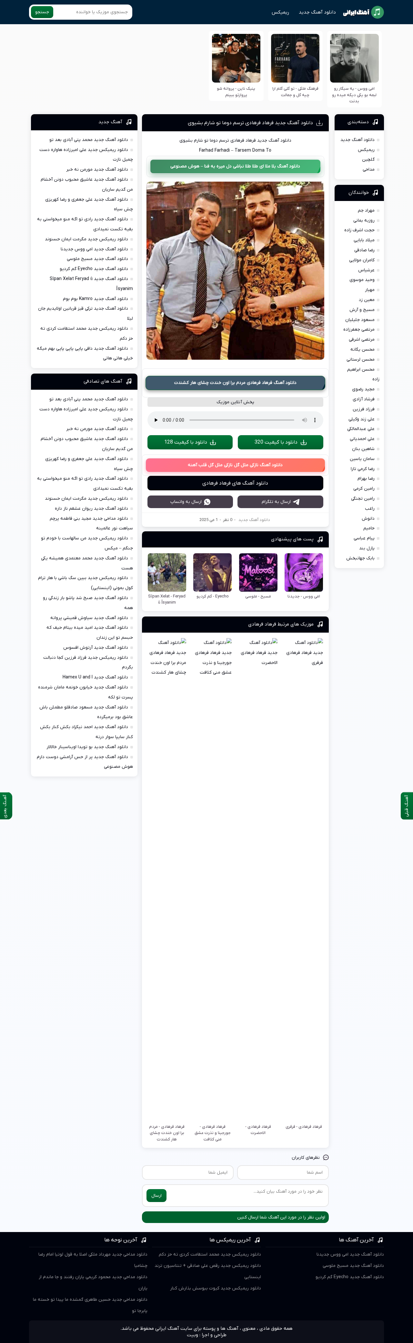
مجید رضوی (363, 389)
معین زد (367, 300)
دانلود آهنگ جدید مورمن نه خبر (97, 169)
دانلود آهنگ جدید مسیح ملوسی (97, 259)
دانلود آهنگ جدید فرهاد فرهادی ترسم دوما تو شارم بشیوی (250, 123)
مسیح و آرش (362, 310)
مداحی (369, 169)
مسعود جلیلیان (360, 320)
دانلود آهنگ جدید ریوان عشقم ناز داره (91, 509)
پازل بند (367, 548)
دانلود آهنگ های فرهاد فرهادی (235, 483)
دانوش (368, 519)
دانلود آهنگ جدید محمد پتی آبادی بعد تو (88, 140)
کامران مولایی (362, 260)
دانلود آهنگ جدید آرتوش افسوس (95, 648)
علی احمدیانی (362, 439)
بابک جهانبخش (360, 558)
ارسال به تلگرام (276, 502)
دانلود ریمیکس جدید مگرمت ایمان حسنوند (86, 239)
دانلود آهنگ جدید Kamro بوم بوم (95, 299)
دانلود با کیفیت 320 (276, 442)
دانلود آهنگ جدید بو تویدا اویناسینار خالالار (87, 747)
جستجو (42, 12)
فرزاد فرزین (364, 409)
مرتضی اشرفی (362, 339)
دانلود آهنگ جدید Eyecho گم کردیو (94, 269)
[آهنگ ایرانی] (363, 12)
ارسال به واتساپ (186, 502)
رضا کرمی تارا (363, 469)
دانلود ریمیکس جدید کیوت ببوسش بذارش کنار (215, 1288)
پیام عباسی (364, 538)
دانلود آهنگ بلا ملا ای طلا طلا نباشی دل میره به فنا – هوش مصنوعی (235, 166)
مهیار (370, 290)
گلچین (368, 159)
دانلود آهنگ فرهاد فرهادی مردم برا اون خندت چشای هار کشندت (235, 383)
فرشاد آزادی (364, 399)
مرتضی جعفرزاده (359, 329)
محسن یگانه (362, 349)
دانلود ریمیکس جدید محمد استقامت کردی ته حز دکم (210, 1254)
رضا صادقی (364, 250)
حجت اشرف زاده (359, 230)
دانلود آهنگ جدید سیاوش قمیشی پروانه (89, 618)
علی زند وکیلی (361, 419)
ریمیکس (280, 12)
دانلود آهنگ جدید (317, 12)
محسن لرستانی (361, 359)
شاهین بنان (363, 449)
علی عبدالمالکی (361, 429)
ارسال (156, 1196)
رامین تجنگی (363, 499)
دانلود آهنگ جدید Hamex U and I (95, 677)
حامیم (369, 528)
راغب (370, 509)
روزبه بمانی (364, 220)
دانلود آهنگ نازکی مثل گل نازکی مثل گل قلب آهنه (235, 465)
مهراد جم (366, 210)
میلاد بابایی (364, 240)
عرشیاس (366, 270)
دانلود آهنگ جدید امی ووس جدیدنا (94, 249)
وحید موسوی (362, 280)
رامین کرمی (364, 489)
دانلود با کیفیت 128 (185, 442)
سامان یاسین (362, 459)
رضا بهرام (366, 479)
